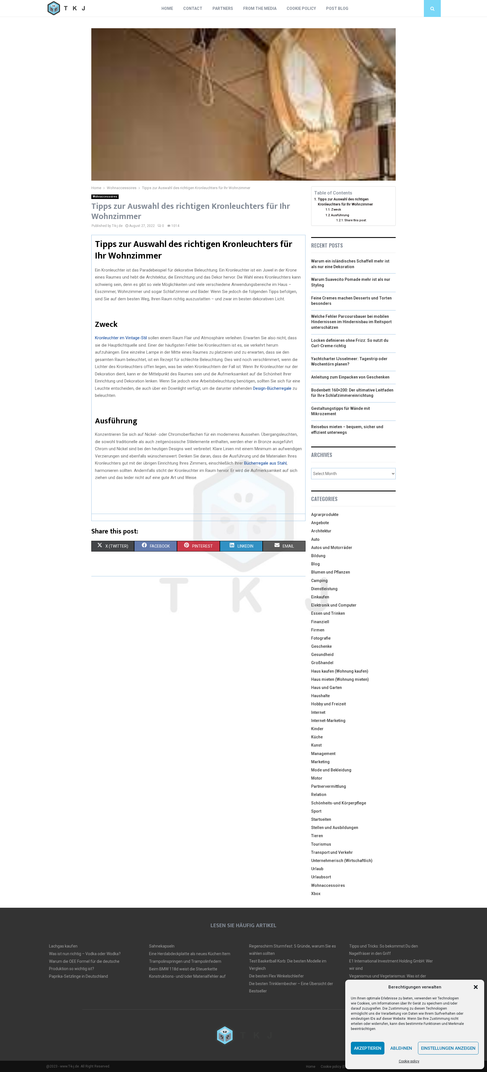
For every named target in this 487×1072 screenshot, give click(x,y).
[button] (476, 987)
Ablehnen (401, 1048)
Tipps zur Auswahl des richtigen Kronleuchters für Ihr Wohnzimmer (345, 201)
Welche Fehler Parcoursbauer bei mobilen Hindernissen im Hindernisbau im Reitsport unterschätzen (351, 322)
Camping (319, 580)
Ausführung (340, 215)
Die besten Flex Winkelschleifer (276, 976)
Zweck (336, 209)
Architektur (321, 531)
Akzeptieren (367, 1048)
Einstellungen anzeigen (448, 1048)
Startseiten (321, 819)
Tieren (317, 835)
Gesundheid (322, 654)
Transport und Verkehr (332, 852)
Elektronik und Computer (334, 605)
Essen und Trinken (328, 613)
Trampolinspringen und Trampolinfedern (185, 961)
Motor (316, 778)
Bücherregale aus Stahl (265, 463)
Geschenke (321, 646)
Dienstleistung (324, 589)
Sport (316, 811)
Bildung (318, 555)
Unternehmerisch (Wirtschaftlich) (342, 860)
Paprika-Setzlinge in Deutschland (78, 976)
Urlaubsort (321, 877)
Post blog (337, 8)
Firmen (317, 630)
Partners (222, 8)
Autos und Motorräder (331, 547)
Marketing (320, 762)
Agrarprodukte (324, 514)
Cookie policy (409, 1061)
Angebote (320, 522)
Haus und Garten (326, 687)
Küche (317, 737)
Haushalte (320, 695)
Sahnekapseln (161, 946)
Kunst (316, 745)
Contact (192, 8)
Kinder (317, 729)
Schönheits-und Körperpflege (338, 803)
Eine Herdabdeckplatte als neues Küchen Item (189, 953)
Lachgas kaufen (63, 946)
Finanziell (320, 622)
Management (323, 753)
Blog (315, 564)
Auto (315, 539)
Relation (318, 794)
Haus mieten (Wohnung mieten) (340, 679)
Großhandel (322, 662)
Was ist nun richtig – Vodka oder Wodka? (85, 953)
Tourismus (321, 844)
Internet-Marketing (328, 720)
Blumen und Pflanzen (330, 572)
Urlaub (317, 869)
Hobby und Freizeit (328, 704)
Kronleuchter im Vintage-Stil (121, 337)
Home (167, 8)
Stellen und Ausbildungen (334, 827)
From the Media (259, 8)
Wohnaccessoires (105, 196)
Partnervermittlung (328, 786)
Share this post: (355, 220)
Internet (318, 712)
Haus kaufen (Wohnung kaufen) (339, 671)
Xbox (315, 893)
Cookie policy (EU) (335, 1067)
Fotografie (321, 638)
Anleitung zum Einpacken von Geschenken (350, 377)
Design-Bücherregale (272, 388)
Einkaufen (320, 597)
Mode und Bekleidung (331, 770)
